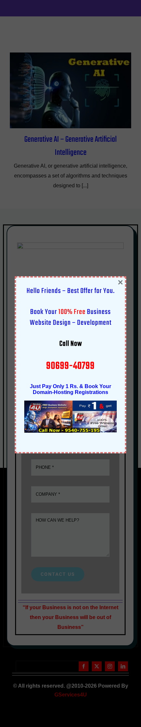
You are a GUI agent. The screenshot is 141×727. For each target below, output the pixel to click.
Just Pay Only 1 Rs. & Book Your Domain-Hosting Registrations (70, 389)
